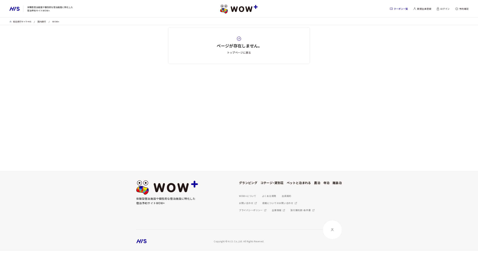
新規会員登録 (424, 8)
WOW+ (55, 21)
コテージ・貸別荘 (272, 182)
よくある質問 (269, 195)
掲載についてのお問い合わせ (277, 203)
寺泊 (326, 182)
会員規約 (286, 195)
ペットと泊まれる (299, 182)
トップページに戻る (239, 52)
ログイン (445, 8)
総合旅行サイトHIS (22, 21)
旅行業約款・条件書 (301, 210)
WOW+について (247, 195)
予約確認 (464, 8)
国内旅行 (42, 21)
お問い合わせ (246, 203)
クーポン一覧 (401, 8)
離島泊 (337, 182)
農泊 (317, 182)
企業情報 (276, 210)
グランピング (248, 182)
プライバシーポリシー (251, 210)
